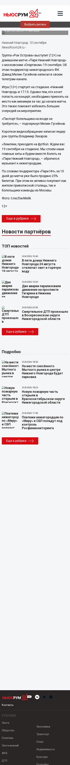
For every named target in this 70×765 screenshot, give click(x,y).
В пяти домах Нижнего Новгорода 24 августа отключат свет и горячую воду (41, 266)
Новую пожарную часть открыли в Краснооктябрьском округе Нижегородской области (43, 397)
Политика (7, 738)
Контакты (7, 705)
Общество (8, 730)
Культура (42, 756)
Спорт (40, 741)
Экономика (43, 726)
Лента (5, 722)
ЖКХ (4, 753)
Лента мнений (10, 745)
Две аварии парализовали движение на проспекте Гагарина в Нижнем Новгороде (41, 291)
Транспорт (42, 734)
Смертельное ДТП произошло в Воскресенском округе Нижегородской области (45, 315)
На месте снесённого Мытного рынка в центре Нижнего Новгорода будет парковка (42, 371)
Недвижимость (45, 749)
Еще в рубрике (17, 218)
